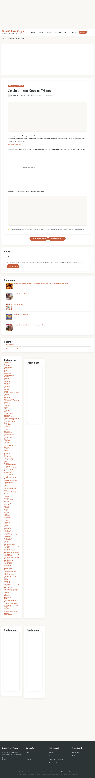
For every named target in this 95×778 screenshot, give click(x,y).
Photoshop (7, 530)
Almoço (6, 370)
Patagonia (7, 528)
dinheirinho (8, 437)
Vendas (6, 608)
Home (33, 32)
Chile (5, 408)
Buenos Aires (8, 397)
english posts (8, 458)
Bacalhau (7, 383)
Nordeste (7, 517)
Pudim (6, 541)
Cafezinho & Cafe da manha (11, 401)
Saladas (6, 579)
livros (6, 493)
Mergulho (7, 506)
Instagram (75, 752)
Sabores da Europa (10, 576)
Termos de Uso (54, 763)
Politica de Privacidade (13, 349)
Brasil (6, 391)
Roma (6, 573)
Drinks (6, 448)
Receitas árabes (9, 544)
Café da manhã (9, 399)
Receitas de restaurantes (11, 554)
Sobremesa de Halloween (11, 585)
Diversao (7, 440)
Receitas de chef (9, 549)
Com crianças (8, 413)
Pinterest (7, 531)
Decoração (7, 431)
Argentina (7, 378)
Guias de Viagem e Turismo (11, 478)
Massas (6, 504)
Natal (6, 514)
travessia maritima (10, 600)
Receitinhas (8, 563)
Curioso (6, 428)
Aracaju (6, 376)
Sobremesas (8, 587)
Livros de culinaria (10, 495)
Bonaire (6, 389)
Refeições (7, 565)
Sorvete (6, 592)
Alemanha (7, 369)
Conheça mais (13, 266)
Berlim (6, 385)
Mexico (6, 507)
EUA (5, 461)
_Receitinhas (8, 364)
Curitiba (6, 429)
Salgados (7, 581)
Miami (6, 509)
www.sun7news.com (14, 144)
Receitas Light (8, 562)
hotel (5, 485)
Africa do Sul (8, 367)
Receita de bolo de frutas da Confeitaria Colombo (30, 325)
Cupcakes (7, 424)
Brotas (6, 396)
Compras (7, 415)
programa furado (9, 538)
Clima (6, 412)
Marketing (7, 503)
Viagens (49, 32)
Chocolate (7, 410)
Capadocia (7, 405)
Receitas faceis (9, 560)
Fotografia (7, 472)
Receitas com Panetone (11, 546)
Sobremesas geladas (11, 589)
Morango (7, 512)
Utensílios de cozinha (11, 603)
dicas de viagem (9, 434)
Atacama (7, 380)
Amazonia (7, 372)
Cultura (6, 423)
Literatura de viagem (11, 492)
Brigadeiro (7, 394)
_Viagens (7, 365)
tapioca (6, 594)
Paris (5, 523)
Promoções (7, 539)
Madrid (6, 501)
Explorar (82, 32)
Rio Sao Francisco (10, 571)
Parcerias (7, 522)
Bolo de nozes (18, 304)
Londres (6, 496)
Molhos (6, 511)
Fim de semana (9, 471)
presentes (7, 536)
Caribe (6, 407)
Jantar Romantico (10, 488)
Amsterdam (7, 373)
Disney (6, 439)
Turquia (6, 602)
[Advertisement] (47, 14)
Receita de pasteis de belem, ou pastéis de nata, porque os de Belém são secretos (41, 283)
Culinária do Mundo (10, 420)
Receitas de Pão (9, 551)
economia (7, 453)
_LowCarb (7, 362)
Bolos (6, 388)
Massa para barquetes (21, 314)
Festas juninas (8, 469)
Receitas (41, 32)
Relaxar (6, 567)
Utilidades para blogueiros (11, 606)
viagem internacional (11, 611)
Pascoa (6, 525)
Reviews (58, 32)
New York (7, 515)
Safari (6, 578)
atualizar (7, 381)
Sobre (66, 32)
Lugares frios (8, 499)
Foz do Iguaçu (8, 474)
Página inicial (10, 344)
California (7, 404)
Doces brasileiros (10, 445)
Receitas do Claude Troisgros (11, 558)
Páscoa (6, 527)
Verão (6, 610)
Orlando (6, 520)
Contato (73, 32)
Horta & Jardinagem (10, 480)
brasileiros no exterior (11, 392)
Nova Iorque (8, 519)
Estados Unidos (9, 460)
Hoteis (6, 484)
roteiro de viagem (10, 575)
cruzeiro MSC (8, 416)
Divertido (7, 442)
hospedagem (8, 482)
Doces (6, 444)
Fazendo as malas (10, 464)
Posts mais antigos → (57, 238)
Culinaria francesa (10, 421)
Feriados (7, 466)
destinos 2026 (8, 432)
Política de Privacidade (56, 759)
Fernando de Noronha (11, 468)
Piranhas (7, 533)
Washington (8, 614)
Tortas (6, 598)
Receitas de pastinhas (11, 552)
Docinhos (7, 447)
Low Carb (7, 498)
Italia (5, 487)
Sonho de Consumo (10, 591)
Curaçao (7, 426)
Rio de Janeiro (9, 570)
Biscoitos (7, 386)
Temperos (7, 595)
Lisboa (6, 490)
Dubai (6, 450)
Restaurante (8, 568)
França (6, 476)
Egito (5, 455)
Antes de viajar (9, 375)
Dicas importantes (10, 436)
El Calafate (7, 456)
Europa (6, 463)
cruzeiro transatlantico (11, 418)
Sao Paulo (7, 583)
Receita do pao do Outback (22, 294)
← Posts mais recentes (38, 238)
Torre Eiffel (7, 597)
